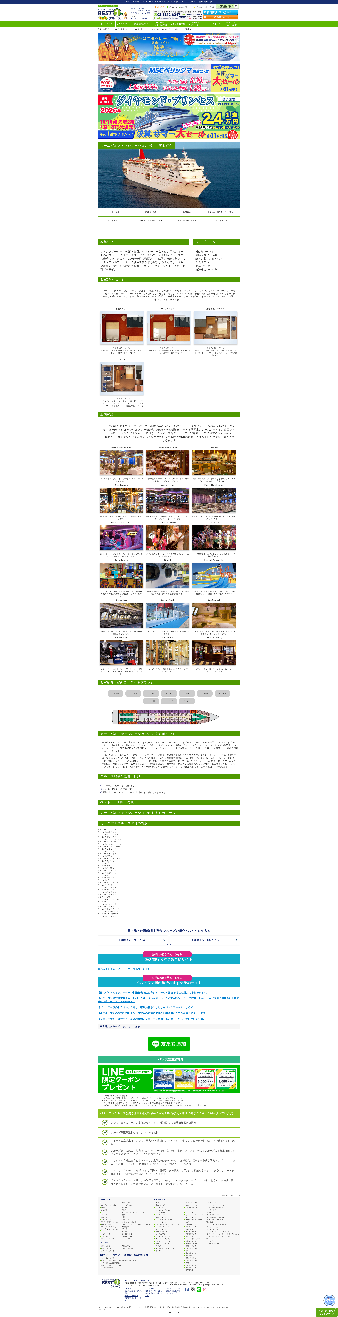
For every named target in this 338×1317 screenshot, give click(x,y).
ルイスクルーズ (161, 1229)
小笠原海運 (189, 1270)
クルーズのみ (107, 24)
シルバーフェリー (191, 1260)
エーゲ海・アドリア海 (108, 1205)
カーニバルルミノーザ (107, 904)
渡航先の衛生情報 (173, 1291)
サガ (187, 1222)
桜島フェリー (190, 1251)
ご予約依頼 (149, 1288)
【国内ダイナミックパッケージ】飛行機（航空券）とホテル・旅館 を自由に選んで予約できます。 (153, 992)
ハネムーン (142, 13)
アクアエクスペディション (215, 1217)
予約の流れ (101, 1309)
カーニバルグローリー (107, 842)
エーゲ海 (140, 11)
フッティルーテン (213, 1229)
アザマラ (159, 1246)
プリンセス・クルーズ (163, 1236)
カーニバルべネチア (106, 906)
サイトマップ (171, 1293)
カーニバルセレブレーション (110, 899)
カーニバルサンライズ (107, 892)
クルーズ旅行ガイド (107, 1251)
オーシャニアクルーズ (163, 1243)
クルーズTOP (103, 29)
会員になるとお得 (201, 7)
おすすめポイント (115, 221)
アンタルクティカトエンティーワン (218, 1236)
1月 (150, 19)
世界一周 (125, 1229)
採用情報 (211, 7)
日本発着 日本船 (178, 24)
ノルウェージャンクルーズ (164, 1219)
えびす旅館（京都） (107, 1267)
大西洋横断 (125, 1227)
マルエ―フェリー (191, 1227)
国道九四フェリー (191, 1253)
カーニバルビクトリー (107, 863)
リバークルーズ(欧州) (129, 1222)
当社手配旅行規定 (131, 1296)
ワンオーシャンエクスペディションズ (219, 1231)
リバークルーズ (213, 24)
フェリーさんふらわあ (193, 1239)
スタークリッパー (213, 1243)
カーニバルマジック (106, 878)
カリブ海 (134, 13)
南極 (123, 1215)
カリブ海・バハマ (107, 1210)
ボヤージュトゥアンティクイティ (167, 1248)
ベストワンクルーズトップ (106, 1307)
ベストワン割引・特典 (187, 221)
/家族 (149, 13)
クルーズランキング (223, 1307)
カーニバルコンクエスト (108, 830)
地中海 (103, 1207)
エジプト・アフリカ (107, 1239)
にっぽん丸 (159, 1207)
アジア (103, 1212)
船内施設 (187, 212)
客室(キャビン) (151, 212)
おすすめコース (222, 221)
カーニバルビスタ (105, 885)
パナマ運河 (125, 1219)
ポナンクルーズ (191, 1217)
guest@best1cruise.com (213, 1285)
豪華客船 (187, 1307)
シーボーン (189, 1212)
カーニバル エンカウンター (109, 914)
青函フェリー (190, 1263)
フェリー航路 (126, 1239)
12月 (146, 19)
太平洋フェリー (191, 1231)
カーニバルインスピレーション (111, 846)
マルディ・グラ (104, 897)
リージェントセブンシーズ (194, 1215)
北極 (123, 1217)
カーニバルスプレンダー (108, 873)
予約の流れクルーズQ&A (231, 24)
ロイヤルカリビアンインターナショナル (169, 1224)
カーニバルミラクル (106, 851)
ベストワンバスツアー (108, 1258)
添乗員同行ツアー (142, 24)
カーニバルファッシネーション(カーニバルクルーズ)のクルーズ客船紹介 (161, 29)
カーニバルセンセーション (109, 858)
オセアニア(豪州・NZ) (108, 1227)
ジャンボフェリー (191, 1248)
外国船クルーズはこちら (205, 940)
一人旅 (146, 11)
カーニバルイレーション (108, 834)
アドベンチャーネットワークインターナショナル (223, 1234)
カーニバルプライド (106, 856)
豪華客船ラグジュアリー (196, 24)
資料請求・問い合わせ (154, 1291)
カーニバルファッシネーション (111, 839)
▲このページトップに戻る (229, 1196)
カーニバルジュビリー (107, 902)
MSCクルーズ (160, 1215)
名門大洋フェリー (191, 1243)
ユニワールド (211, 1210)
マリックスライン (191, 1236)
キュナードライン (191, 1205)
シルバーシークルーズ (193, 1210)
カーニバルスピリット (107, 861)
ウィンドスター (212, 1241)
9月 (132, 19)
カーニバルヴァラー (106, 866)
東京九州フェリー (191, 1267)
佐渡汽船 (189, 1255)
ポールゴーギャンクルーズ (194, 1219)
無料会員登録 (161, 7)
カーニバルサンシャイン (108, 882)
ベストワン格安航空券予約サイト (112, 1263)
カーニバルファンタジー (108, 837)
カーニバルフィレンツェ (108, 916)
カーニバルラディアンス (108, 894)
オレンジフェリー (191, 1265)
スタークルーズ (161, 1222)
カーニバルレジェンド (107, 849)
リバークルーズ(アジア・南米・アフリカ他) (136, 1224)
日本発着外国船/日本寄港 (160, 24)
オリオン (159, 1251)
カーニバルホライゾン (107, 887)
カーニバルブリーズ (106, 880)
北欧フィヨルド (106, 1219)
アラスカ (104, 1215)
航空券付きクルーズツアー (136, 1307)
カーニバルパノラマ (106, 890)
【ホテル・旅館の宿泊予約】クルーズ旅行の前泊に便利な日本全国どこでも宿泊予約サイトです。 (153, 1013)
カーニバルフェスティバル (109, 909)
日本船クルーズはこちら (133, 940)
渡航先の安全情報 (173, 1288)
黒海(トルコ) (105, 1236)
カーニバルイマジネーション (110, 844)
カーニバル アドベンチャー (109, 911)
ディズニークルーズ (162, 1227)
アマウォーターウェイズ (215, 1207)
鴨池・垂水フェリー (192, 1258)
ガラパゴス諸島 (127, 1205)
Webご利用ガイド (186, 7)
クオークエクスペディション (216, 1224)
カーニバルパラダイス (107, 854)
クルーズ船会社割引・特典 (151, 221)
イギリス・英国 (106, 1234)
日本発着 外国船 (127, 1234)
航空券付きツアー (124, 24)
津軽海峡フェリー (191, 1234)
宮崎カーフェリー (191, 1246)
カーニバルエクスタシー (108, 832)
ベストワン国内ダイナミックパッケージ (114, 1265)
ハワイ (133, 11)
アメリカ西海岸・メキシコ (110, 1222)
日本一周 (125, 1231)
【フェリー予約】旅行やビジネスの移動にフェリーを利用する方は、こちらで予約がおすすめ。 (152, 1019)
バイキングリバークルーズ (215, 1205)
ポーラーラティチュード (215, 1227)
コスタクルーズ (161, 1217)
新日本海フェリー (191, 1241)
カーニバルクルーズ (120, 29)
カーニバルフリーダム (107, 870)
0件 (236, 6)
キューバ (125, 1207)
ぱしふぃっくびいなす (163, 1210)
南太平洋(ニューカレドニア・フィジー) (134, 1212)
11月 (141, 19)
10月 (136, 19)
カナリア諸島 (126, 1202)
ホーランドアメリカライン (164, 1239)
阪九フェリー (190, 1229)
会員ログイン (172, 7)
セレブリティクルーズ (163, 1241)
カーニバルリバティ (106, 868)
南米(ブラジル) (106, 1224)
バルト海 (104, 1217)
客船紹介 (115, 212)
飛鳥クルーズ (160, 1205)
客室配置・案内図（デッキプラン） (222, 212)
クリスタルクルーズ (192, 1207)
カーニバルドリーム (106, 875)
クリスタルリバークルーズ (215, 1219)
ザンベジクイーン (213, 1215)
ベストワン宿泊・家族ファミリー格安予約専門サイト (118, 1260)
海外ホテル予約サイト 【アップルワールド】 (124, 969)
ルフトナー (210, 1212)
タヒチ (124, 1210)
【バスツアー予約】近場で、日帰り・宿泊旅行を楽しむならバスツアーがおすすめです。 (148, 1007)
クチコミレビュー (209, 1307)
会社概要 (128, 1288)
